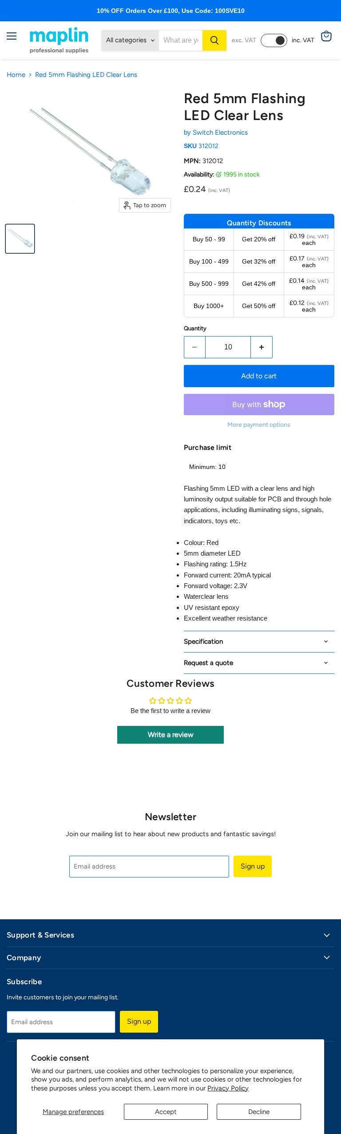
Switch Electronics (220, 132)
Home (16, 75)
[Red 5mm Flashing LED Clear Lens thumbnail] (20, 238)
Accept (166, 1112)
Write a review (171, 734)
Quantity (195, 328)
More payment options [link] (258, 425)
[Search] (214, 40)
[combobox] (180, 40)
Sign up (253, 866)
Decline (259, 1112)
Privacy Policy (228, 1088)
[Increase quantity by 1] (262, 347)
